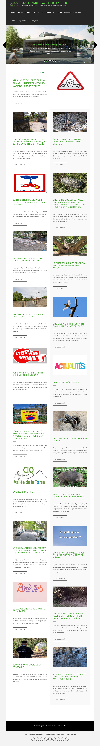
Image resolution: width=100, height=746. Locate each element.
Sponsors (22, 21)
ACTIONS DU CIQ (31, 12)
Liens (13, 21)
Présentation (15, 12)
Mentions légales (39, 726)
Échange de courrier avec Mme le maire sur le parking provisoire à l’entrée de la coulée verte (28, 434)
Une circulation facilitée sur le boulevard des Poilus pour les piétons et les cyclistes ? (30, 550)
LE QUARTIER (46, 12)
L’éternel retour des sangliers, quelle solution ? (27, 259)
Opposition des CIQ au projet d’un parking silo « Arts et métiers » (69, 555)
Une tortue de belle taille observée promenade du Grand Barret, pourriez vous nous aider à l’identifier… (69, 203)
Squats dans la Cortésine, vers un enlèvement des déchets (68, 141)
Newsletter (77, 12)
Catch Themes (71, 734)
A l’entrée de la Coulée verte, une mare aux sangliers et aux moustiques (70, 676)
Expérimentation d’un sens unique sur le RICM (28, 315)
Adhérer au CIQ (61, 726)
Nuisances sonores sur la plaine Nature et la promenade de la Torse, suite (29, 83)
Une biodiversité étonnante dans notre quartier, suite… (69, 325)
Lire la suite (19, 103)
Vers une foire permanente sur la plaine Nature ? (28, 374)
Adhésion (67, 12)
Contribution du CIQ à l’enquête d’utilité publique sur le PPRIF (29, 202)
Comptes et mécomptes (66, 382)
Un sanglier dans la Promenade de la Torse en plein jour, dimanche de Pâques (68, 615)
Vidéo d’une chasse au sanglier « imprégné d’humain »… (69, 495)
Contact (59, 12)
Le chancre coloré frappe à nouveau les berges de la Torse (69, 265)
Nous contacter (50, 726)
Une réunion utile (23, 492)
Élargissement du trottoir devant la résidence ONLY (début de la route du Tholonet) (29, 141)
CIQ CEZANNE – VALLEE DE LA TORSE (45, 2)
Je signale (34, 21)
